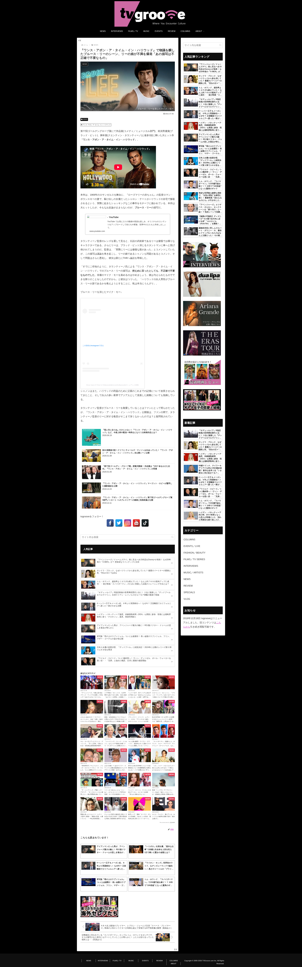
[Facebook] (110, 523)
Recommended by (165, 822)
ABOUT (173, 964)
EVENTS (145, 961)
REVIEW (159, 961)
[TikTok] (145, 523)
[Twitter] (119, 523)
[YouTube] (136, 523)
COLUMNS (174, 961)
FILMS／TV (117, 961)
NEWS (85, 119)
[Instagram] (127, 523)
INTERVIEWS (103, 961)
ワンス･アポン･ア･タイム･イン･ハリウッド (97, 125)
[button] (172, 537)
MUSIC (131, 961)
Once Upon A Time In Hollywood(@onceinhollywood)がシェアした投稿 (112, 385)
